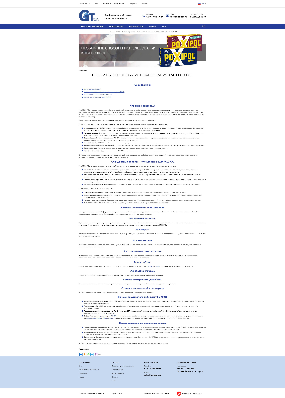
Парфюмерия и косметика (91, 26)
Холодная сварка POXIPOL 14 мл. (110, 316)
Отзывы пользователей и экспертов (97, 97)
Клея (164, 26)
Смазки (152, 26)
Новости (144, 4)
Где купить (132, 4)
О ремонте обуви (153, 266)
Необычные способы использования (98, 94)
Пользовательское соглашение (156, 393)
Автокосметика (136, 26)
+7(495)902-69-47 (154, 16)
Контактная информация (113, 4)
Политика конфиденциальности (91, 393)
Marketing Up (197, 393)
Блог (96, 4)
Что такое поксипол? (92, 89)
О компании (84, 4)
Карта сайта (117, 393)
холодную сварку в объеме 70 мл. (100, 318)
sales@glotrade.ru (178, 16)
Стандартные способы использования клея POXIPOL (104, 92)
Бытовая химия (116, 26)
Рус (203, 3)
